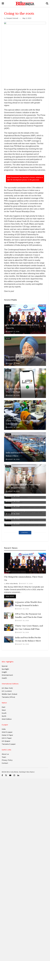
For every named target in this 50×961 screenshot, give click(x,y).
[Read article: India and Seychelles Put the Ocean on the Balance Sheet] (25, 447)
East (3, 707)
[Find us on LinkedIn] (18, 775)
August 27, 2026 (13, 331)
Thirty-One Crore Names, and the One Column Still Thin (23, 422)
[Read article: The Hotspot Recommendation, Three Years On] (25, 319)
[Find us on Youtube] (10, 775)
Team (4, 757)
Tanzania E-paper (9, 744)
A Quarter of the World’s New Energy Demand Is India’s (22, 358)
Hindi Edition (7, 719)
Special (4, 666)
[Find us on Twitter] (6, 775)
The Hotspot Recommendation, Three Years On (22, 326)
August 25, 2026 (13, 524)
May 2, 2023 (26, 18)
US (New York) (7, 688)
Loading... (25, 532)
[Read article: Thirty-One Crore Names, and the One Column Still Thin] (25, 415)
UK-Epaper (6, 741)
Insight (4, 672)
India (3, 729)
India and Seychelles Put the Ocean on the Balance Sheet (24, 454)
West (4, 710)
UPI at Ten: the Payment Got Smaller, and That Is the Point (24, 390)
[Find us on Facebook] (2, 775)
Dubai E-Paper (7, 735)
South (4, 713)
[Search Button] (47, 3)
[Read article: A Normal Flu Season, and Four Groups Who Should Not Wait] (25, 479)
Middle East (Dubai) (9, 694)
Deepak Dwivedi (12, 18)
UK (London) (7, 691)
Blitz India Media (12, 583)
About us (5, 754)
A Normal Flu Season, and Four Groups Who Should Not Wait (23, 486)
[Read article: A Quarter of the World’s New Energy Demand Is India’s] (25, 351)
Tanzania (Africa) (8, 697)
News (8, 306)
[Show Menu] (3, 3)
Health (4, 678)
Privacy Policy (7, 760)
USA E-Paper (7, 738)
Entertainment (7, 675)
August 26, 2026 (13, 363)
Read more (11, 596)
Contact (5, 763)
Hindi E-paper (7, 732)
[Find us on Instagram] (14, 775)
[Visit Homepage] (24, 3)
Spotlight (5, 669)
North (4, 716)
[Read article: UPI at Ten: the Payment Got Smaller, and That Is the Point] (25, 383)
